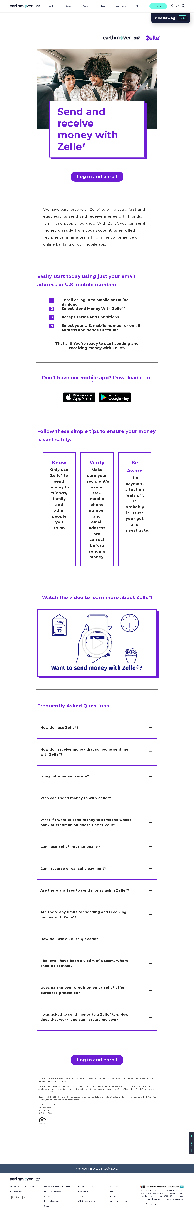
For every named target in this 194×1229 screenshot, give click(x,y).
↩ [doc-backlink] (67, 1081)
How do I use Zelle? (59, 727)
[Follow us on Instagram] (17, 1197)
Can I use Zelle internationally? (70, 847)
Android (113, 1196)
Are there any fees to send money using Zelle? (84, 890)
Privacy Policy (83, 1191)
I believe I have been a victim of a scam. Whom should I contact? (84, 963)
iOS (111, 1191)
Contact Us (191, 1145)
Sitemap (81, 1196)
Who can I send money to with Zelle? (75, 798)
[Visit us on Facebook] (11, 1197)
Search (47, 1206)
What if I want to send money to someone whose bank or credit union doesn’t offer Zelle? (86, 822)
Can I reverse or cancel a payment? (73, 868)
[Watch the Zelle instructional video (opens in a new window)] (97, 643)
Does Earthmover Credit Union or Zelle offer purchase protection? (82, 990)
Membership (158, 6)
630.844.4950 (17, 1191)
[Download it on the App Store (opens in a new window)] (79, 397)
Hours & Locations (51, 1201)
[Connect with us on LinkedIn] (23, 1197)
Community (121, 6)
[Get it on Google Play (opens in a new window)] (115, 397)
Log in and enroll (97, 176)
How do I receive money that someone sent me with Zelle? (84, 752)
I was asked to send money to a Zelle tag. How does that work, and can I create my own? (84, 1017)
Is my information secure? (64, 776)
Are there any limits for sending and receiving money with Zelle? (83, 914)
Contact (47, 1196)
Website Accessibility (86, 1201)
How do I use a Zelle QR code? (69, 939)
